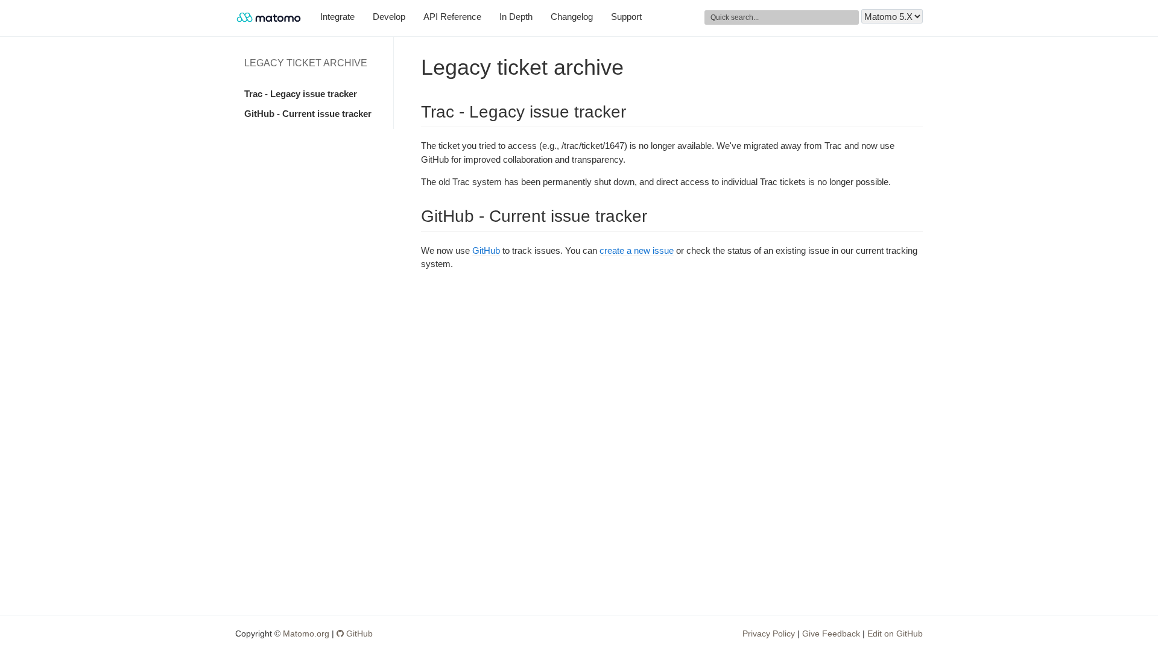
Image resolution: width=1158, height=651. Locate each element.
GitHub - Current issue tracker (308, 113)
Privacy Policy (768, 633)
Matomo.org (306, 633)
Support (626, 16)
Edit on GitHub (895, 633)
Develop (389, 16)
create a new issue (637, 250)
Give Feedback (831, 633)
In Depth (516, 16)
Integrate (337, 16)
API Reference (452, 16)
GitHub (486, 250)
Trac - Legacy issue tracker (300, 94)
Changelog (572, 16)
